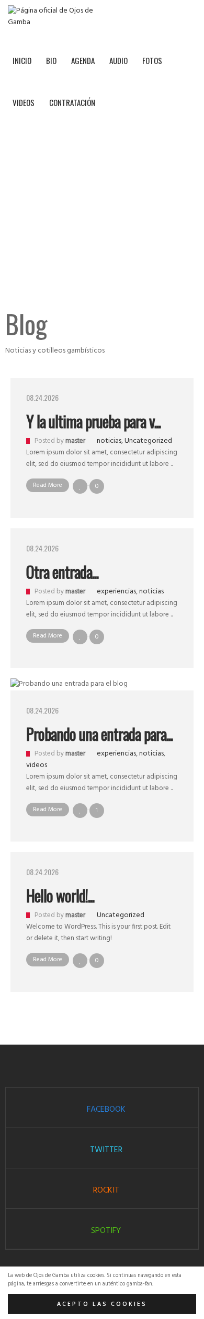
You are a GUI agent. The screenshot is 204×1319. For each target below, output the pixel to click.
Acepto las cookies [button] (102, 1303)
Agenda (83, 60)
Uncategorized (148, 441)
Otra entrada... (62, 571)
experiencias (116, 592)
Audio (118, 60)
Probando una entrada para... (99, 734)
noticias (109, 441)
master (75, 440)
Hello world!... (60, 895)
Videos (24, 102)
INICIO (22, 60)
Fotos (152, 60)
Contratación (72, 102)
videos (36, 765)
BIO (51, 60)
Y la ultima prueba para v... (93, 421)
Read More (47, 485)
